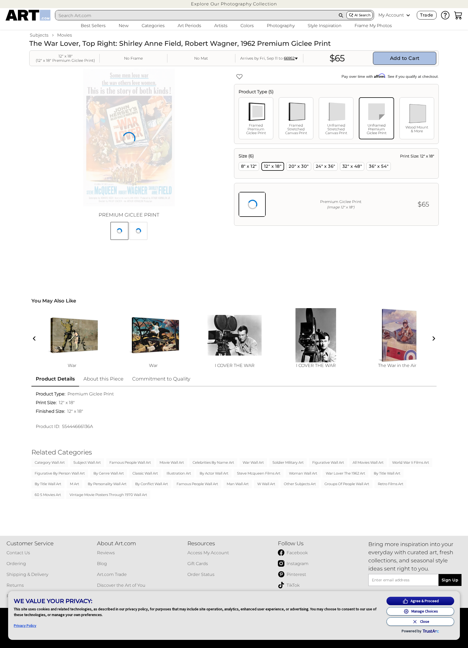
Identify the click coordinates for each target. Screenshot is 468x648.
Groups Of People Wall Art (346, 484)
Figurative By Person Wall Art (60, 473)
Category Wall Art (50, 462)
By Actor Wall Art (214, 473)
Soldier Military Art (288, 462)
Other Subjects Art (300, 484)
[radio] (249, 166)
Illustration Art (179, 473)
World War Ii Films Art (410, 462)
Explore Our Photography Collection (234, 4)
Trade (426, 15)
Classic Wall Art (145, 473)
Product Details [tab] (55, 379)
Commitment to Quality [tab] (161, 379)
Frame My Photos (373, 25)
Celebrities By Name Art (213, 462)
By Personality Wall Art (107, 484)
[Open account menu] (408, 15)
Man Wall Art (238, 484)
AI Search (362, 15)
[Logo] (28, 15)
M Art (74, 484)
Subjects (39, 35)
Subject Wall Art (87, 462)
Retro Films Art (390, 484)
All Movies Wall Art (368, 462)
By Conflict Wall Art (151, 484)
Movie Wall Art (172, 462)
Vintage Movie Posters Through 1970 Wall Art (108, 494)
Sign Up (450, 580)
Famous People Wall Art (130, 462)
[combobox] (195, 15)
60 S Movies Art (48, 494)
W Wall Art (266, 484)
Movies (64, 35)
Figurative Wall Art (328, 462)
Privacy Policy (25, 625)
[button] (234, 4)
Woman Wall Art (303, 473)
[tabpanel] (336, 187)
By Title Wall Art (387, 473)
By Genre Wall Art (108, 473)
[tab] (256, 118)
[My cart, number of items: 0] (458, 15)
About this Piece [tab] (103, 379)
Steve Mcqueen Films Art (258, 473)
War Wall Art (253, 462)
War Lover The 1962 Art (345, 473)
